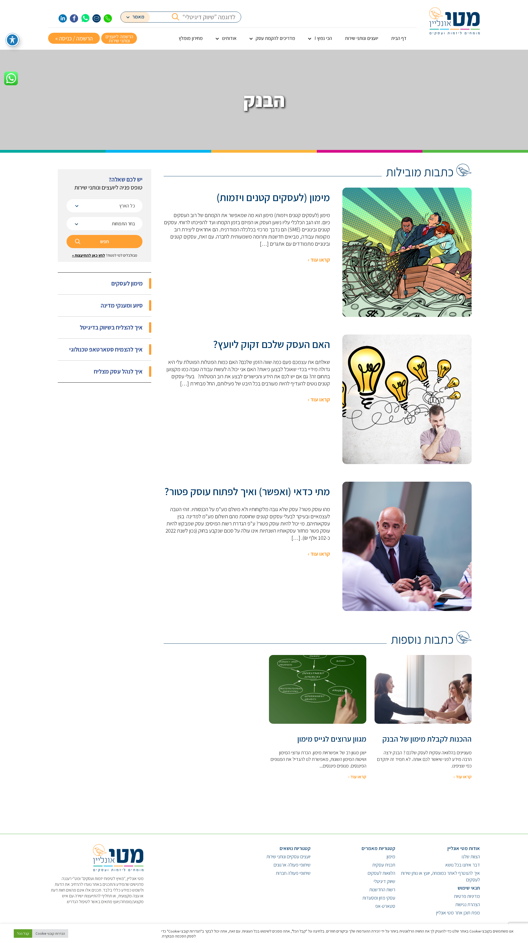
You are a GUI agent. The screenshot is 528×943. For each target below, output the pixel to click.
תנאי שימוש (469, 888)
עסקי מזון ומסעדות (378, 898)
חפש (104, 241)
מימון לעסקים (127, 283)
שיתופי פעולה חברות (293, 873)
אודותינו (229, 38)
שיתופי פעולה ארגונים (292, 865)
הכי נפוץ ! (323, 38)
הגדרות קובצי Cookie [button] (50, 933)
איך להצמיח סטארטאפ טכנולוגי (106, 349)
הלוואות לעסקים (381, 873)
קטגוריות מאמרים (378, 848)
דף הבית (398, 38)
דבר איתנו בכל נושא (462, 865)
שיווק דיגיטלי (384, 881)
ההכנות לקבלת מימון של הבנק (427, 739)
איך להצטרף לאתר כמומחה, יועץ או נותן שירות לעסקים (440, 876)
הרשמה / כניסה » (74, 38)
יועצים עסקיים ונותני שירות (288, 856)
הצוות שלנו (471, 856)
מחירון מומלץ (191, 38)
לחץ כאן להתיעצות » (88, 255)
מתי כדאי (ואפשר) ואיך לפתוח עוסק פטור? (247, 491)
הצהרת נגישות (467, 904)
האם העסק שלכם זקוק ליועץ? (271, 344)
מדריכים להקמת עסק (275, 38)
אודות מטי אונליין (463, 848)
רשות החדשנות (382, 889)
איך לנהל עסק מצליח (118, 371)
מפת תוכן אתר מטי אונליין (458, 912)
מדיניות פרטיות (467, 896)
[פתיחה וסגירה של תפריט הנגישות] (12, 39)
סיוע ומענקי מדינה (122, 305)
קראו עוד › (319, 259)
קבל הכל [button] (23, 933)
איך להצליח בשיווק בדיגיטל (111, 327)
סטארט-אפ (385, 906)
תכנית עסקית (383, 865)
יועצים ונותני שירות (361, 38)
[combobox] (104, 205)
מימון (391, 856)
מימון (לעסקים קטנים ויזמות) (273, 197)
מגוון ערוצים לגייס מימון (331, 739)
